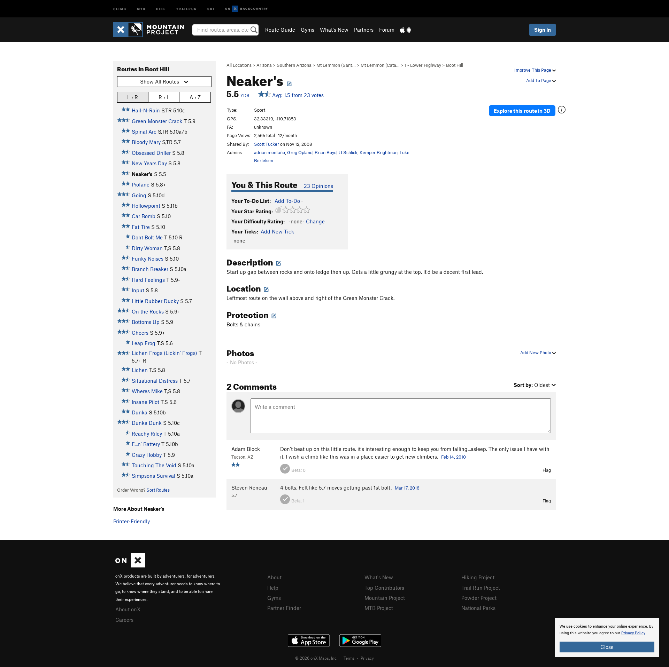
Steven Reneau (249, 487)
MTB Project (378, 608)
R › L (164, 97)
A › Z (195, 97)
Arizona (264, 65)
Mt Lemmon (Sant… (336, 65)
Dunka (139, 412)
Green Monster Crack (157, 121)
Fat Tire (141, 227)
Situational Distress (155, 381)
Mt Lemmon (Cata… (380, 65)
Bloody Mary (146, 142)
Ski (211, 8)
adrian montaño (269, 152)
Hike (161, 8)
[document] (607, 637)
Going (139, 195)
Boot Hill (454, 65)
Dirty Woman (147, 248)
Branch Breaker (150, 269)
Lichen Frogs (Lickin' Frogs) (164, 353)
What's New (334, 29)
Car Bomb (143, 216)
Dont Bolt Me (147, 237)
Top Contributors (384, 588)
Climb (119, 8)
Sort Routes (158, 490)
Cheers (140, 332)
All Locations (239, 65)
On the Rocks (148, 311)
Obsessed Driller (151, 153)
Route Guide (280, 29)
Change (315, 221)
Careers (124, 620)
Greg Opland (300, 152)
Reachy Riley (147, 433)
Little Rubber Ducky (155, 301)
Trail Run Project (480, 588)
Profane (140, 184)
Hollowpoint (146, 206)
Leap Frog (143, 343)
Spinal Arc (144, 131)
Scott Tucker (266, 144)
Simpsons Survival (153, 476)
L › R (132, 97)
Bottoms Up (146, 322)
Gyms (307, 29)
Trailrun (186, 8)
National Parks (478, 608)
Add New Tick (277, 231)
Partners (364, 29)
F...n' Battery (146, 444)
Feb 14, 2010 (453, 457)
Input (138, 290)
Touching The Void (154, 465)
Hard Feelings (148, 280)
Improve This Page (533, 70)
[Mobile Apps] (405, 29)
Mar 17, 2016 (407, 488)
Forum (386, 29)
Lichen (140, 370)
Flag (547, 470)
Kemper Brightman (379, 152)
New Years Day (149, 163)
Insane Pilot (145, 402)
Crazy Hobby (147, 455)
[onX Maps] (130, 565)
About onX (127, 609)
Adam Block (245, 449)
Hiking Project (477, 577)
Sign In (542, 29)
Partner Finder (284, 608)
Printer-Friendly (131, 521)
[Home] (152, 29)
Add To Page (539, 80)
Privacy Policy (633, 633)
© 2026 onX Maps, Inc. (316, 658)
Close (607, 647)
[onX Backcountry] (246, 9)
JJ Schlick (348, 152)
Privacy (367, 658)
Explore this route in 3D (522, 111)
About (274, 577)
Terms (349, 658)
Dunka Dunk (147, 423)
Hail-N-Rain (146, 110)
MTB (141, 8)
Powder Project (479, 598)
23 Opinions (318, 186)
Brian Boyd (326, 152)
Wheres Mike (147, 391)
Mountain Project (384, 598)
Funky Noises (147, 258)
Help (272, 588)
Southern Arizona (294, 65)
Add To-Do (287, 201)
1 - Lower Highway (423, 65)
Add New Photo (536, 352)
